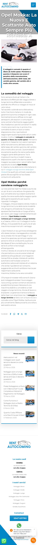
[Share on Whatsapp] (14, 314)
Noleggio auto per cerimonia (19, 496)
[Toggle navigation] (33, 4)
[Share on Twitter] (22, 314)
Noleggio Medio (19, 490)
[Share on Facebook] (11, 314)
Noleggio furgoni (19, 503)
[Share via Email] (25, 314)
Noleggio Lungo (19, 493)
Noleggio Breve (19, 486)
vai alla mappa (19, 468)
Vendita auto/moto (19, 507)
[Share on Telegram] (18, 314)
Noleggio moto (19, 500)
